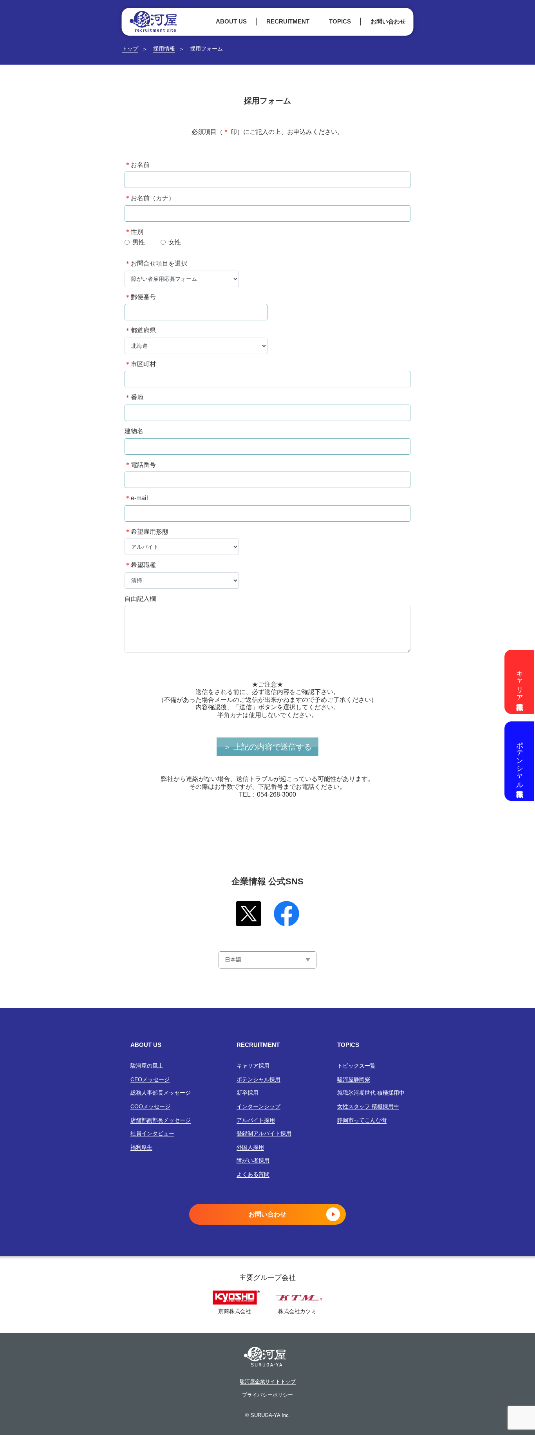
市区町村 (140, 364)
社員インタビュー (152, 1133)
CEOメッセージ (150, 1079)
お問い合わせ (388, 21)
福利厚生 (141, 1147)
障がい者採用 (253, 1160)
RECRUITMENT (287, 21)
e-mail (136, 498)
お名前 (137, 164)
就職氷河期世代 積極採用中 (371, 1093)
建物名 (134, 431)
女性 (174, 242)
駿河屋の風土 (146, 1066)
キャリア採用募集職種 (520, 681)
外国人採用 (250, 1147)
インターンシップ (258, 1106)
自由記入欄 (140, 598)
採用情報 (164, 48)
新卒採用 (247, 1093)
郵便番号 (140, 297)
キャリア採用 (253, 1066)
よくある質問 (253, 1174)
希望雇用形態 (146, 531)
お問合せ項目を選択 (156, 263)
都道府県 (140, 330)
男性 (138, 242)
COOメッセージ (150, 1106)
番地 (134, 397)
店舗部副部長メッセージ (160, 1120)
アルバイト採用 (256, 1120)
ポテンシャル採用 (258, 1079)
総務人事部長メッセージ (160, 1093)
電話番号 (140, 464)
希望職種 (140, 565)
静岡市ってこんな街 (362, 1120)
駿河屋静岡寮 (353, 1079)
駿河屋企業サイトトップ (268, 1381)
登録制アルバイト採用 (264, 1133)
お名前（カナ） (150, 198)
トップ (130, 48)
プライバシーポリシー (267, 1395)
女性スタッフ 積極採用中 (368, 1106)
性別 (134, 231)
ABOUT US (231, 21)
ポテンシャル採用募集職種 (520, 761)
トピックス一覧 (356, 1066)
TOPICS (340, 21)
